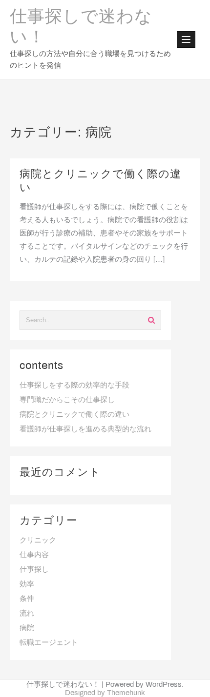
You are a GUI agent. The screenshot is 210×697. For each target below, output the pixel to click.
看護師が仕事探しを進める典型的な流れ (85, 429)
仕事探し (34, 569)
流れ (27, 613)
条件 (27, 599)
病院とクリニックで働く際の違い (74, 414)
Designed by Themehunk (105, 693)
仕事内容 (34, 555)
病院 (27, 628)
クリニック (38, 540)
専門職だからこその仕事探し (67, 400)
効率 (27, 584)
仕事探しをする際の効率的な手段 (74, 385)
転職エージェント (49, 642)
